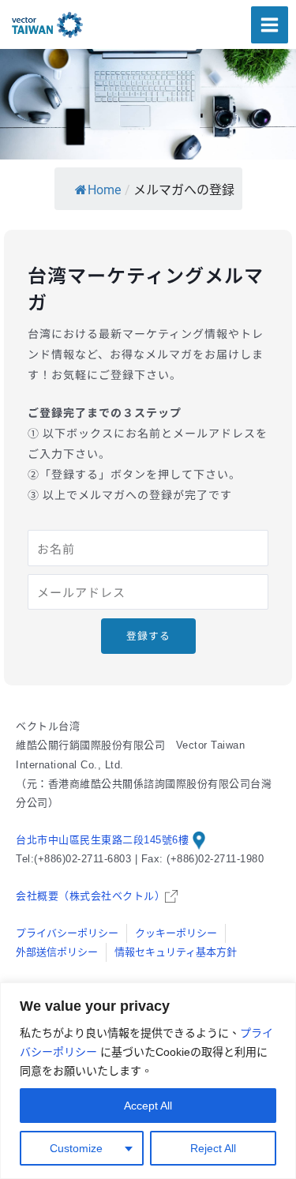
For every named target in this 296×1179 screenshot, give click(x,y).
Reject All (213, 1148)
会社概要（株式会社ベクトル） (90, 896)
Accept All (148, 1105)
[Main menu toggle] (269, 24)
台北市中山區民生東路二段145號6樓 (104, 840)
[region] (148, 1080)
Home (104, 189)
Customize (76, 1148)
